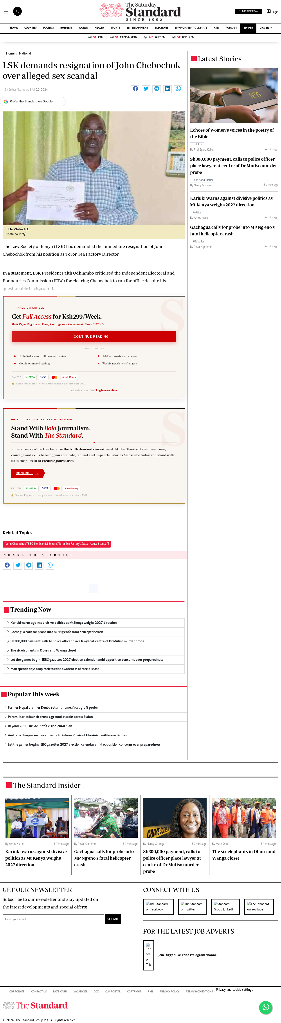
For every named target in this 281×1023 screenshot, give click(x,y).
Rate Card (60, 991)
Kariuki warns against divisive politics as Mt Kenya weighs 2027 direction (36, 858)
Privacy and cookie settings (234, 990)
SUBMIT (113, 919)
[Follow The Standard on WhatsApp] (265, 1007)
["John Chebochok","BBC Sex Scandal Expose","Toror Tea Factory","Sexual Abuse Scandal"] (57, 544)
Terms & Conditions (199, 991)
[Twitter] (194, 907)
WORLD (83, 28)
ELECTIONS (161, 28)
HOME (14, 28)
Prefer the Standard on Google (31, 101)
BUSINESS (66, 28)
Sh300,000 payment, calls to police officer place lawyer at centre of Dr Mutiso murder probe (233, 166)
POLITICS (48, 28)
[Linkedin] (227, 907)
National (25, 53)
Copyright (134, 991)
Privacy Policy (169, 991)
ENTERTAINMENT (137, 28)
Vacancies (80, 991)
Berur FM (184, 37)
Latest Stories (220, 59)
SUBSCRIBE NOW (248, 11)
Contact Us (39, 991)
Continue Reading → (94, 336)
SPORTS (115, 28)
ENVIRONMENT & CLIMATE (191, 28)
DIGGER (265, 28)
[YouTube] (261, 907)
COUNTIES (30, 28)
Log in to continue (106, 390)
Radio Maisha (125, 37)
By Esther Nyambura (17, 89)
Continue (27, 473)
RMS (150, 991)
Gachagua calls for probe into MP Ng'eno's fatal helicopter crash (104, 858)
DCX (96, 991)
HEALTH (99, 28)
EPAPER (248, 28)
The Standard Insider (47, 785)
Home (10, 53)
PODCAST (231, 28)
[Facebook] (160, 907)
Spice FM (156, 37)
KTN (216, 28)
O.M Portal (113, 991)
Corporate (17, 991)
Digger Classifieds (177, 955)
